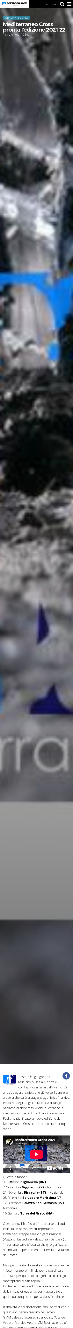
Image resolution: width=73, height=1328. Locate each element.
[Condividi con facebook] (66, 1076)
